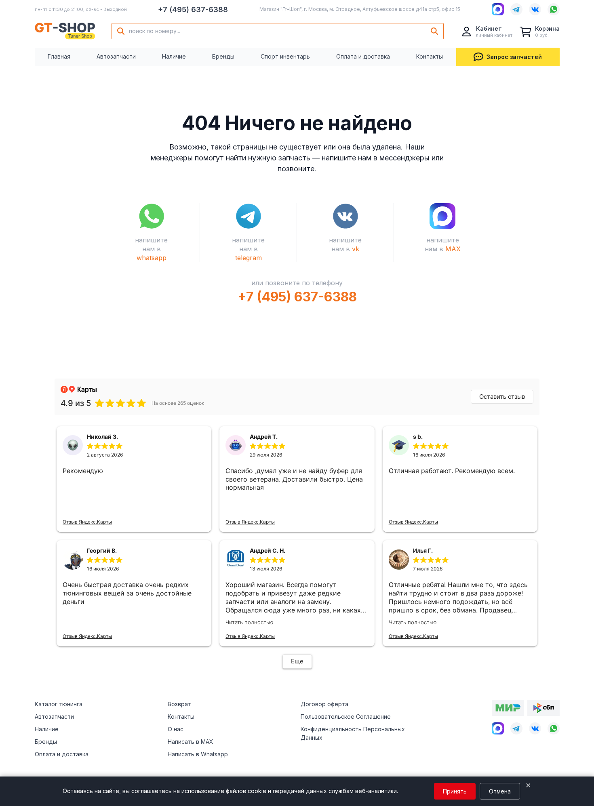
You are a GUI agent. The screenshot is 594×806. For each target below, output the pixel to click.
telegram (248, 258)
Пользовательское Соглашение (346, 716)
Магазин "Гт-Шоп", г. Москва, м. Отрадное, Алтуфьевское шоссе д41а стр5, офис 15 (359, 9)
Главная (59, 56)
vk (355, 249)
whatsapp (151, 258)
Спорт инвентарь (285, 56)
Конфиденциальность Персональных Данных (353, 733)
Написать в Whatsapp (198, 754)
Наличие (174, 56)
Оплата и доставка (363, 56)
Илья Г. (423, 550)
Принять (455, 791)
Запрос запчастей (514, 56)
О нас (175, 729)
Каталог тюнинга (58, 704)
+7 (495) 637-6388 (193, 9)
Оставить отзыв (502, 396)
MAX (453, 249)
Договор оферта (324, 704)
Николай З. (102, 436)
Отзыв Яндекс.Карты (87, 522)
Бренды (223, 56)
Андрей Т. (264, 436)
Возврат (179, 704)
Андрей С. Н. (267, 550)
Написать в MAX (190, 741)
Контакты (429, 56)
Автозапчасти (116, 56)
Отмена (500, 791)
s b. (418, 436)
